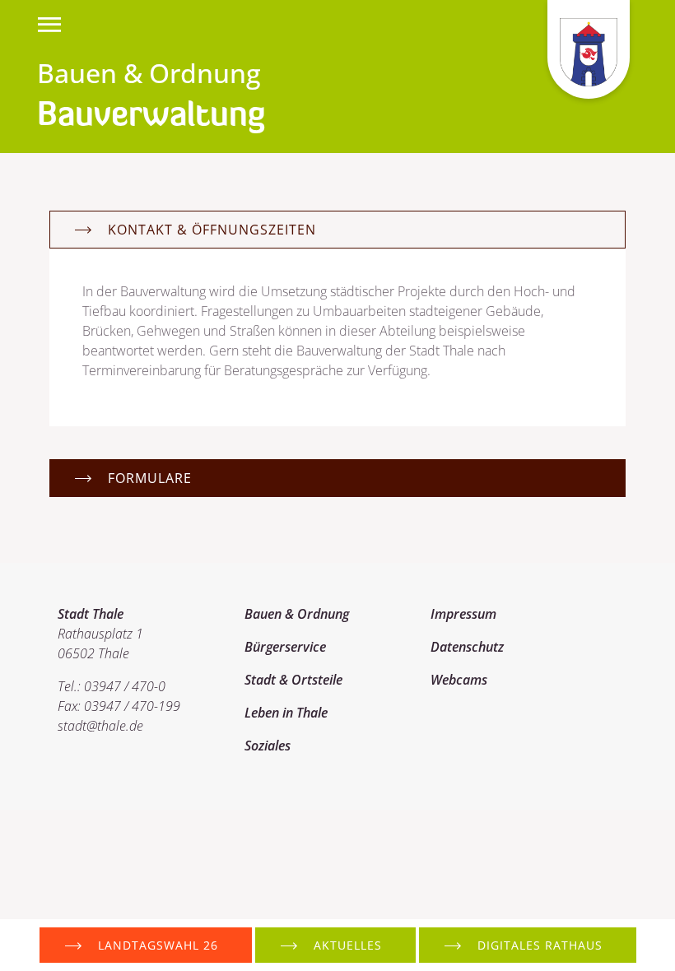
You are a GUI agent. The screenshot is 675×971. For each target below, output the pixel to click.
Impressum (463, 614)
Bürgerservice (285, 647)
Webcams (459, 680)
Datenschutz (467, 647)
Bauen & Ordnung (296, 614)
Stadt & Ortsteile (293, 680)
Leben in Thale (286, 713)
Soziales (267, 745)
